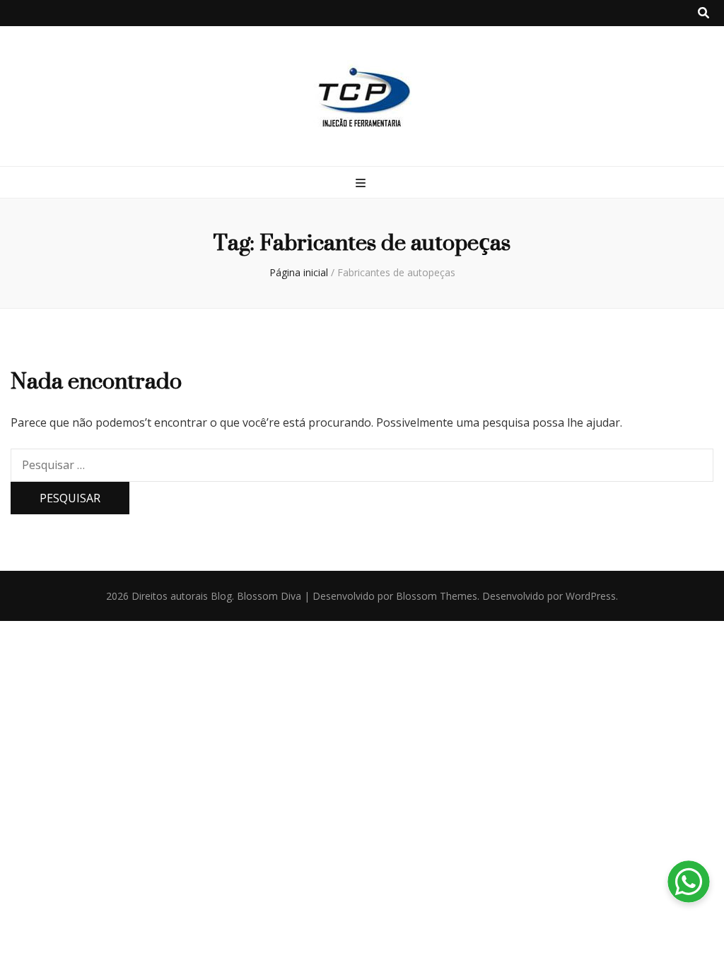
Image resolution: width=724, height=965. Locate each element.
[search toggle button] (703, 13)
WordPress (591, 596)
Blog (221, 596)
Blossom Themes (436, 596)
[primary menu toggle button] (362, 183)
